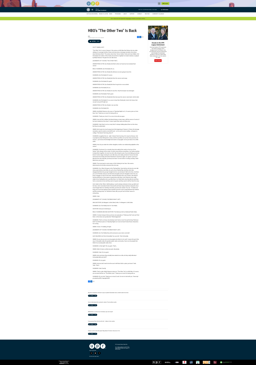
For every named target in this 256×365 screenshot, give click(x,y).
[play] (88, 9)
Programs (118, 13)
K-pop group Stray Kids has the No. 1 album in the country (101, 321)
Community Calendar (158, 13)
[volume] (92, 9)
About (125, 13)
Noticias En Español (92, 13)
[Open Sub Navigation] (113, 13)
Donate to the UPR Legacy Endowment (158, 44)
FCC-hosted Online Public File (121, 344)
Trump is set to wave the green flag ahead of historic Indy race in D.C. (104, 330)
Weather (147, 13)
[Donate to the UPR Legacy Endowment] (158, 33)
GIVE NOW (158, 60)
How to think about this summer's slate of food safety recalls (102, 302)
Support (132, 13)
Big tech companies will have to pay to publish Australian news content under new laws (108, 292)
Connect (139, 13)
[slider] (94, 9)
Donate (166, 3)
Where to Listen (103, 13)
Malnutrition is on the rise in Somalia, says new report (100, 311)
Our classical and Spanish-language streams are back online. (128, 18)
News (110, 13)
